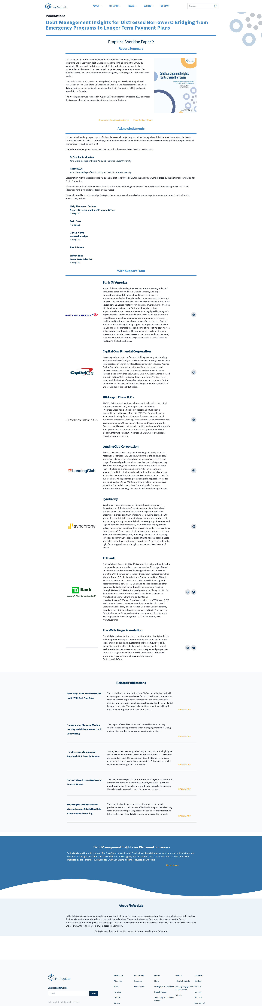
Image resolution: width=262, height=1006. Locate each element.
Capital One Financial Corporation (127, 351)
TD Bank (109, 558)
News (131, 6)
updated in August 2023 (113, 81)
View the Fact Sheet (142, 120)
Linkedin (198, 992)
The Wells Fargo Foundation (122, 630)
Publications (139, 986)
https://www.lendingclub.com (153, 488)
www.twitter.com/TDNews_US (150, 600)
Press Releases (160, 992)
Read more (184, 709)
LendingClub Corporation (120, 446)
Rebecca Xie (76, 168)
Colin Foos (75, 221)
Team (116, 986)
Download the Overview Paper (114, 120)
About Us (118, 981)
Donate (117, 997)
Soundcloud (200, 1003)
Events (147, 6)
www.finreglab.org (83, 926)
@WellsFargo (117, 659)
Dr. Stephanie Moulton (82, 157)
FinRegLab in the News (164, 986)
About (96, 6)
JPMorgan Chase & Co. (118, 397)
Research (114, 6)
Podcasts (178, 995)
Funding (117, 992)
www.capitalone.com (113, 357)
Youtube (198, 997)
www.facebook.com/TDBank (116, 597)
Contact (165, 6)
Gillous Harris (77, 232)
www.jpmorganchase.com (115, 436)
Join (93, 993)
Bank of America (115, 282)
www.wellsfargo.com (141, 656)
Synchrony (110, 499)
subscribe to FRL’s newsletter (182, 922)
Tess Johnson (77, 247)
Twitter (198, 986)
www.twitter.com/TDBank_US (117, 600)
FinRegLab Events (182, 981)
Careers (117, 1003)
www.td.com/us (126, 593)
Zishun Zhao (76, 255)
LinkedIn (118, 926)
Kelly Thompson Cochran (83, 206)
